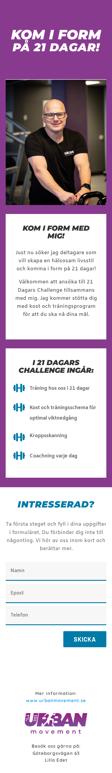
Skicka (85, 639)
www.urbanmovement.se (56, 700)
